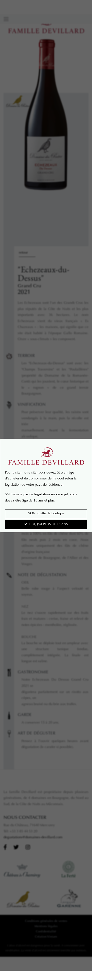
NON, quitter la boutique (46, 513)
